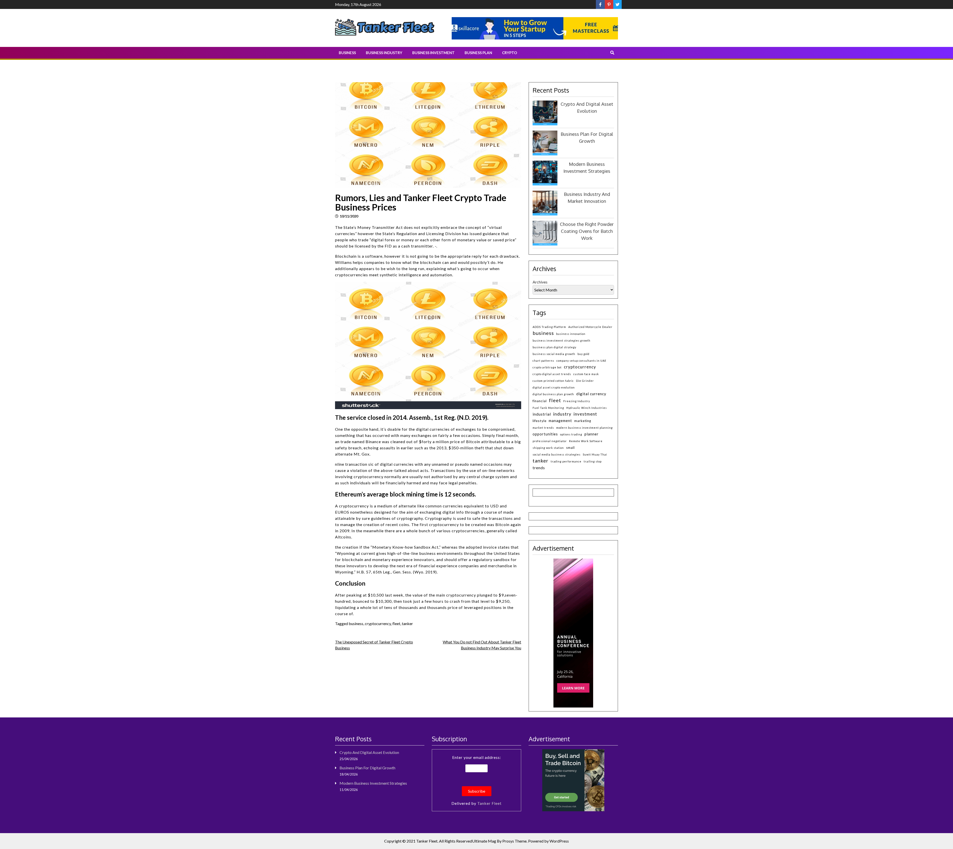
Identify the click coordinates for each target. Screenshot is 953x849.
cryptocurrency (378, 623)
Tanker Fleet (489, 803)
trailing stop (593, 461)
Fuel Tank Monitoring (548, 407)
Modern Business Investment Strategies (373, 783)
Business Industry (384, 52)
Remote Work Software (586, 441)
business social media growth (554, 353)
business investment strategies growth (561, 340)
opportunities (545, 434)
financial (540, 401)
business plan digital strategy (554, 347)
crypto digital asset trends (552, 374)
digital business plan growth (553, 394)
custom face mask (586, 374)
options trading (571, 434)
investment (585, 414)
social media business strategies (556, 454)
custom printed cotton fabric (553, 380)
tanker (407, 623)
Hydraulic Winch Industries (586, 407)
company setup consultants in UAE (581, 360)
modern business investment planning (584, 427)
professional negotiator (550, 441)
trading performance (566, 461)
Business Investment (433, 52)
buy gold (583, 353)
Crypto (509, 52)
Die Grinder (585, 380)
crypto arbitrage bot (547, 367)
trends (539, 467)
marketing (582, 421)
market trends (543, 427)
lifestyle (539, 421)
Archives (540, 282)
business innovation (570, 333)
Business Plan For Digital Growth (367, 767)
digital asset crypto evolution (554, 387)
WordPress (559, 841)
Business (347, 52)
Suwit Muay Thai (595, 454)
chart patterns (543, 360)
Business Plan (478, 52)
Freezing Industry (576, 401)
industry (562, 414)
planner (591, 434)
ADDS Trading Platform (549, 326)
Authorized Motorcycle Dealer (590, 326)
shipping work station (548, 447)
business (356, 623)
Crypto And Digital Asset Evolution (369, 752)
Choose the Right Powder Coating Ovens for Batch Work (587, 231)
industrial (542, 414)
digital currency (591, 393)
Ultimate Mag (484, 841)
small (570, 448)
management (560, 421)
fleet (396, 623)
